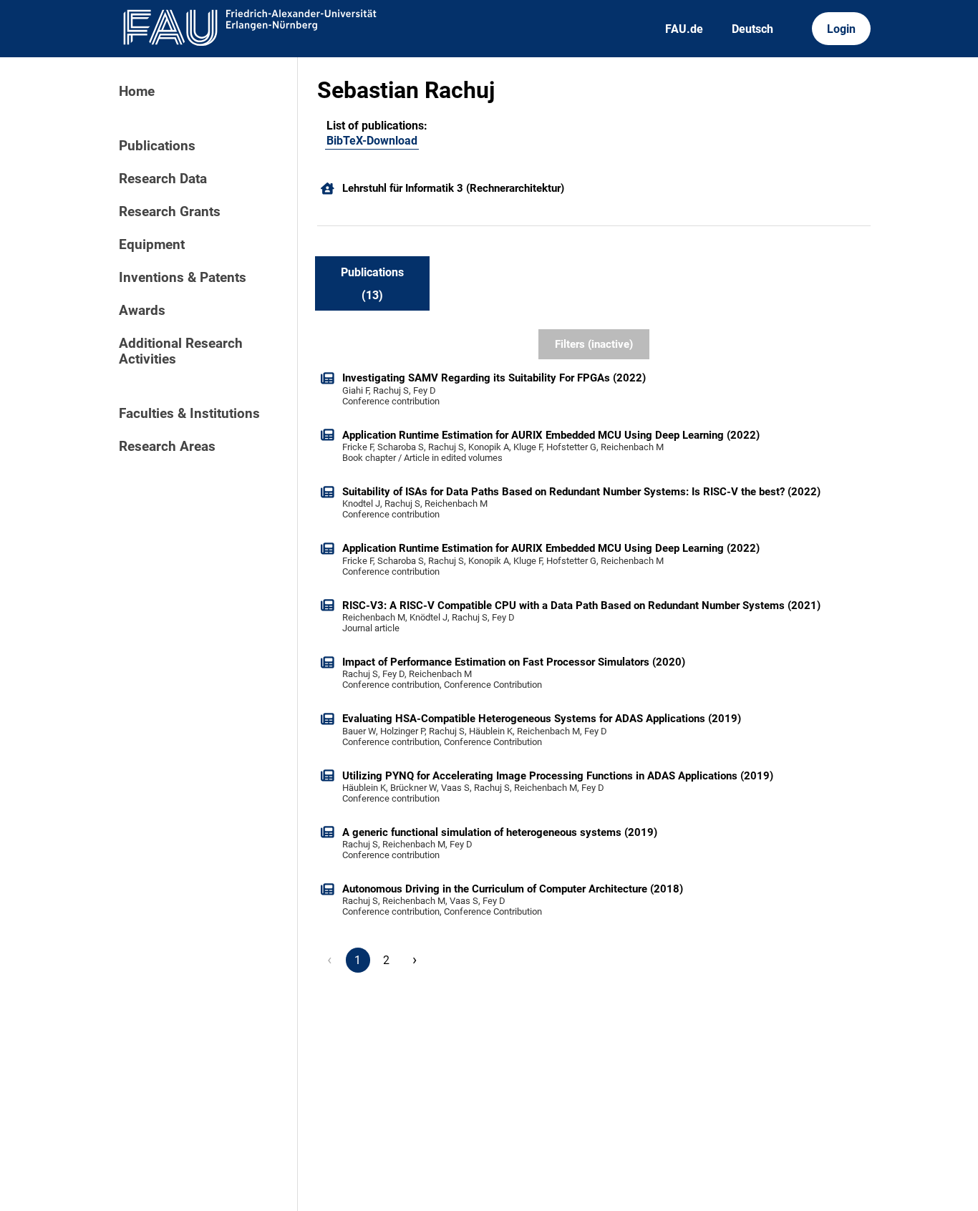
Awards (142, 310)
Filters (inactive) (594, 344)
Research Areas (167, 446)
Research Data (163, 179)
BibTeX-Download (371, 140)
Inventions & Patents (182, 278)
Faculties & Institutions (189, 414)
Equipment (152, 245)
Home (137, 91)
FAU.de (684, 29)
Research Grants (170, 212)
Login (841, 29)
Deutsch (752, 29)
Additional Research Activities (181, 351)
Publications (157, 146)
